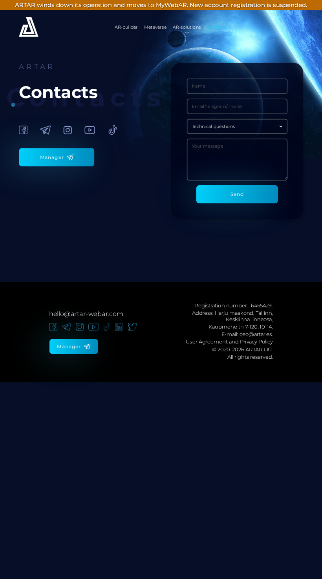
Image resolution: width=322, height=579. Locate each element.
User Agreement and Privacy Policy (229, 342)
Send (237, 194)
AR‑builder (126, 27)
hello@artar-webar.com (86, 314)
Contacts (217, 27)
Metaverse (155, 27)
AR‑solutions (187, 27)
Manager (52, 157)
